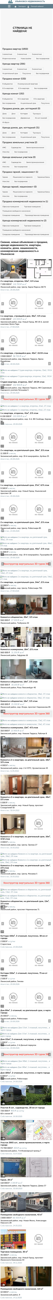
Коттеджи (24, 114)
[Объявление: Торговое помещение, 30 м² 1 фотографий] (26, 1249)
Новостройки (26, 58)
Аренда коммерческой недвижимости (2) (24, 221)
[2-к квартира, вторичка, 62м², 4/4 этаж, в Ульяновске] (13, 279)
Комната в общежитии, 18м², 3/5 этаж (19, 701)
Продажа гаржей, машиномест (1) (20, 172)
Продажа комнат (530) (14, 79)
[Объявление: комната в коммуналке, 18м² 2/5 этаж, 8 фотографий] (26, 647)
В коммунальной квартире (28, 84)
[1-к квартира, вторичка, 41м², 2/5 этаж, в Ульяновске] (25, 406)
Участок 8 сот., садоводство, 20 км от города (22, 1108)
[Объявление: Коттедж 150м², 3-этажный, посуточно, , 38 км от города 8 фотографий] (13, 933)
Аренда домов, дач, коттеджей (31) (20, 128)
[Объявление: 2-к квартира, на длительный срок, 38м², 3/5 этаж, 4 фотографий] (13, 448)
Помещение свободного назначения (16, 211)
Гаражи (5, 177)
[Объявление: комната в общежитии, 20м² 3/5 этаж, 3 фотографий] (26, 615)
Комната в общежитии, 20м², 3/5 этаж (19, 617)
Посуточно (26, 73)
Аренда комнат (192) (13, 94)
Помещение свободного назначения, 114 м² (21, 1289)
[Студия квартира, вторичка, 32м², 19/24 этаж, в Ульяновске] (26, 373)
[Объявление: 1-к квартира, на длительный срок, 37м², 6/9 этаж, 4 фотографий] (13, 483)
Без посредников (42, 58)
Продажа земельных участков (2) (19, 142)
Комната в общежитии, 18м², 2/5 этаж (19, 682)
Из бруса (5, 122)
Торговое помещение (32, 207)
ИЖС (4, 147)
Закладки (22, 6)
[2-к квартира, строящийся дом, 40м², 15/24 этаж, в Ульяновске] (13, 351)
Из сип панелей (41, 118)
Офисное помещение (10, 207)
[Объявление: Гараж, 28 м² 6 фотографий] (26, 1177)
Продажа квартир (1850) (15, 49)
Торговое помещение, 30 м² (14, 1252)
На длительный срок (10, 73)
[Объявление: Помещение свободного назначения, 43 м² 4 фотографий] (26, 1212)
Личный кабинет (37, 6)
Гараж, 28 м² (6, 1180)
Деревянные (25, 118)
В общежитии (7, 84)
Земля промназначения (35, 147)
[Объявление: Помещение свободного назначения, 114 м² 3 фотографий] (26, 1286)
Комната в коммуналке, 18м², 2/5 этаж (19, 650)
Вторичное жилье (9, 58)
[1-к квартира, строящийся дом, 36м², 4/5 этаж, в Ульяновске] (13, 313)
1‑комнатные (7, 54)
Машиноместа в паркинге (22, 177)
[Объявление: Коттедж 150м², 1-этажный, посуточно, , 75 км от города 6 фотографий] (13, 971)
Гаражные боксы (43, 177)
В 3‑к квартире (23, 88)
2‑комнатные (22, 54)
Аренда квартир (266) (13, 64)
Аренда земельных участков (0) (18, 157)
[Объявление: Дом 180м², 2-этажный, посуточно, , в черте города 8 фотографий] (26, 1063)
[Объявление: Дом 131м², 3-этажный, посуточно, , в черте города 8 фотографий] (26, 1030)
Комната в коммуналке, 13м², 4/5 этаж (19, 728)
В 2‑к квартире (7, 88)
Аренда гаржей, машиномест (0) (19, 187)
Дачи (13, 114)
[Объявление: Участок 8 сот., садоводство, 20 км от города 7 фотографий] (26, 1105)
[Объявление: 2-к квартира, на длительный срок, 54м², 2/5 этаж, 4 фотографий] (13, 520)
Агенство (5, 152)
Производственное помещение (37, 215)
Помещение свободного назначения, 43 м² (21, 1215)
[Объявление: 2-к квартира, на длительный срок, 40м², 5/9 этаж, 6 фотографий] (26, 539)
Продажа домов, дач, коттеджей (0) (21, 108)
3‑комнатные (37, 54)
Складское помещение (11, 215)
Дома (4, 114)
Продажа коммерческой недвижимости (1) (25, 201)
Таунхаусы (37, 114)
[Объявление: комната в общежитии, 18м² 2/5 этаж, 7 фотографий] (26, 679)
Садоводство (16, 147)
